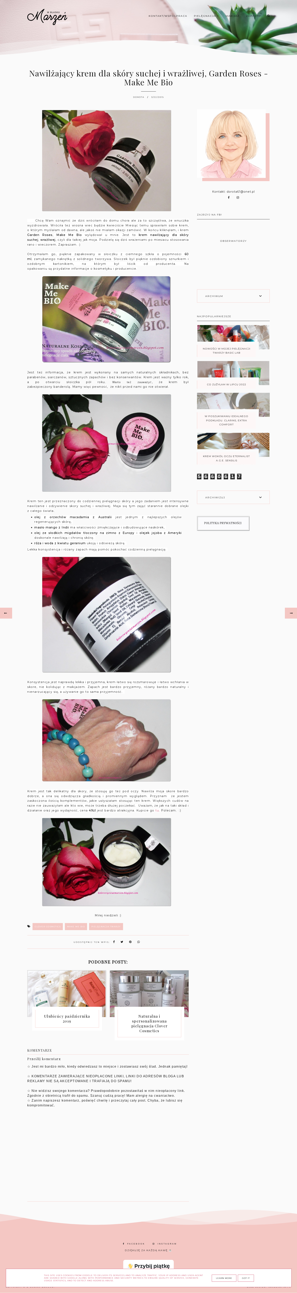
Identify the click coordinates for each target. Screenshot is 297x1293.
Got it (246, 1278)
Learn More (224, 1278)
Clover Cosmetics (48, 926)
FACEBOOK (136, 1244)
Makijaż (232, 15)
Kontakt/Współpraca (168, 15)
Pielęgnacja (205, 15)
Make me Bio (76, 926)
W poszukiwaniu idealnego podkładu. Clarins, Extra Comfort (226, 420)
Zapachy (253, 15)
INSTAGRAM (167, 1244)
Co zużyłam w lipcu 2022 (226, 384)
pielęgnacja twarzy (106, 926)
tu (157, 810)
